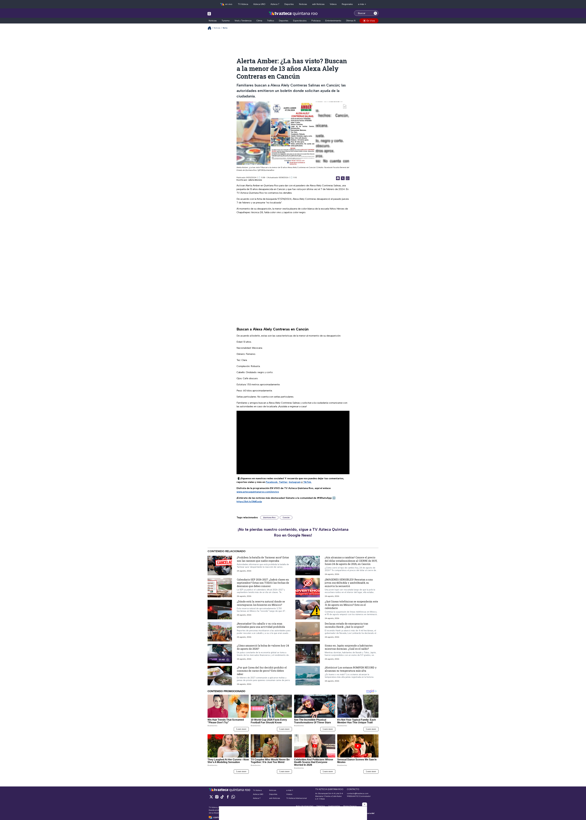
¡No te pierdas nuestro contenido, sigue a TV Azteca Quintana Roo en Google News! (293, 532)
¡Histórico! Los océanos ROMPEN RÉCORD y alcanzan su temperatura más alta (351, 669)
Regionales (347, 4)
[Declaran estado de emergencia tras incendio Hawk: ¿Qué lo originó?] (307, 631)
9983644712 (352, 796)
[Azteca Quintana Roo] (293, 13)
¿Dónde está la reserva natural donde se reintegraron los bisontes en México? (261, 603)
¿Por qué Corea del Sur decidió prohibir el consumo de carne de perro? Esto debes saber (262, 671)
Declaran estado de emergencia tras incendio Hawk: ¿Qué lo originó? (346, 625)
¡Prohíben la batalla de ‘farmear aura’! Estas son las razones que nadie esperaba (263, 559)
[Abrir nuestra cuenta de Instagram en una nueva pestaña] (217, 797)
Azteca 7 (275, 4)
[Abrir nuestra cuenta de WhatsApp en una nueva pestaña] (233, 797)
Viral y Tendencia (243, 20)
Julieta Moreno (255, 180)
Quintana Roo (269, 517)
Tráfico (270, 20)
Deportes (289, 4)
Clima (259, 20)
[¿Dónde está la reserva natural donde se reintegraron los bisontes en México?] (220, 609)
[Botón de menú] (209, 13)
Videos (333, 4)
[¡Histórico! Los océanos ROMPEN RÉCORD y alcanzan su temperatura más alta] (307, 675)
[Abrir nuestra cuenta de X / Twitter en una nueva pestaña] (211, 797)
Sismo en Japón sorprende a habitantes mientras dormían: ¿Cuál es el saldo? (349, 647)
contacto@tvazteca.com (357, 793)
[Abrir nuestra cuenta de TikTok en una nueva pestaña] (222, 797)
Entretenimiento (333, 20)
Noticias (303, 4)
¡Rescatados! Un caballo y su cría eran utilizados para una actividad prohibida (261, 625)
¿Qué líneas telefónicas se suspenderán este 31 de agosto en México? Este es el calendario (351, 605)
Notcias (217, 28)
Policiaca (315, 20)
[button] (364, 804)
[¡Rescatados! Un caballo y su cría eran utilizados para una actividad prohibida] (220, 631)
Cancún (286, 517)
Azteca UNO (259, 4)
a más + (362, 4)
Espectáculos (300, 20)
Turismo (226, 20)
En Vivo (371, 20)
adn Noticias (318, 4)
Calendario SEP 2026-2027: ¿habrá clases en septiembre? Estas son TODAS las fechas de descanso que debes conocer (263, 583)
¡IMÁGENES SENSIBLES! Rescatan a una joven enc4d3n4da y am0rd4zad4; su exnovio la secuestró (349, 583)
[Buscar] (375, 13)
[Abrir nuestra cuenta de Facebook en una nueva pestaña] (228, 797)
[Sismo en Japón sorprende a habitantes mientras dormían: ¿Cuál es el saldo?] (307, 653)
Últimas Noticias (354, 20)
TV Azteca (243, 4)
